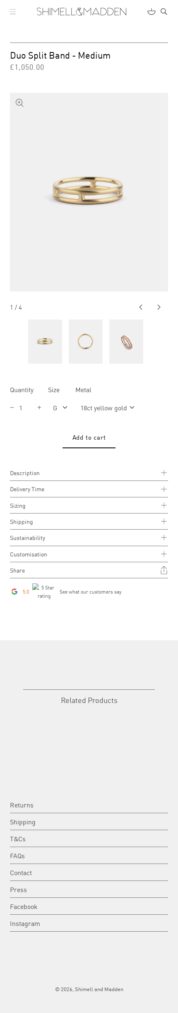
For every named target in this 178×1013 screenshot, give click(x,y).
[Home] (81, 11)
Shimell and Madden (99, 989)
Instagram (25, 923)
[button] (13, 11)
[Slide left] (141, 307)
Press (18, 889)
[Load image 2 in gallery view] (86, 342)
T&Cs (18, 838)
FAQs (17, 855)
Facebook (24, 906)
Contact (21, 872)
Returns (22, 804)
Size (54, 389)
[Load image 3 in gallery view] (126, 342)
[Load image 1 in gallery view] (45, 342)
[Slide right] (159, 307)
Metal (83, 389)
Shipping (23, 821)
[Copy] (164, 570)
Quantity (22, 389)
